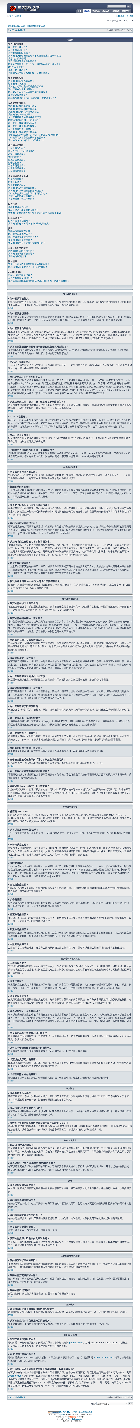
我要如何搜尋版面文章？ (20, 231)
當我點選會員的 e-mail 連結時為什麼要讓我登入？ (32, 98)
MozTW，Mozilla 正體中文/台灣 (72, 1412)
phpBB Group (76, 1342)
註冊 (19, 16)
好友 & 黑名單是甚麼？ (19, 220)
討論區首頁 (20, 30)
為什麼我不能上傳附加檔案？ (22, 126)
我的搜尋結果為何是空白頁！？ (23, 237)
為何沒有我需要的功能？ (20, 278)
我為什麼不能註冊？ (18, 70)
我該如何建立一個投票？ (20, 114)
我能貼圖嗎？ (14, 157)
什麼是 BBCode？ (17, 148)
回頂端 (11, 308)
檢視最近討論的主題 (36, 26)
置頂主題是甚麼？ (17, 165)
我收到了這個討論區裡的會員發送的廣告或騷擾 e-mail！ (35, 213)
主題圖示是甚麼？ (17, 171)
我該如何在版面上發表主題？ (22, 106)
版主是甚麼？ (14, 182)
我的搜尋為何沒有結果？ (20, 234)
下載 (79, 11)
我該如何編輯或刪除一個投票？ (23, 120)
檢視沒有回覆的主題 (16, 26)
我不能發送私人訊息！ (19, 207)
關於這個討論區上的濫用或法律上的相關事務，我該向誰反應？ (38, 281)
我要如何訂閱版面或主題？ (21, 253)
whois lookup (14, 1375)
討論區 (87, 11)
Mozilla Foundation (75, 1419)
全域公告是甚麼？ (17, 160)
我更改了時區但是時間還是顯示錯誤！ (26, 86)
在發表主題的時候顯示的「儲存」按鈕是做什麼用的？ (34, 134)
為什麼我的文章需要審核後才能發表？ (26, 137)
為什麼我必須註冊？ (18, 50)
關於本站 (125, 11)
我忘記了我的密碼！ (18, 58)
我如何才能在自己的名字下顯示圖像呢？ (28, 92)
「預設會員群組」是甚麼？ (21, 196)
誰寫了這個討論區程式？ (20, 275)
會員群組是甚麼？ (17, 185)
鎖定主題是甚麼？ (17, 168)
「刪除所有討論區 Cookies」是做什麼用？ (29, 73)
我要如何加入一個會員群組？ (22, 188)
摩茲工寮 (106, 11)
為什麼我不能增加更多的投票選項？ (25, 117)
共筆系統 (96, 11)
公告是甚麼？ (14, 162)
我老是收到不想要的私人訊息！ (23, 210)
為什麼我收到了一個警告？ (21, 129)
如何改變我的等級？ (18, 95)
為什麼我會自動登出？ (19, 53)
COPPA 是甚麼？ (16, 67)
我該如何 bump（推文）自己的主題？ (26, 140)
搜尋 (130, 16)
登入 (11, 16)
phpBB (61, 1414)
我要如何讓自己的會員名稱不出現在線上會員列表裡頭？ (35, 55)
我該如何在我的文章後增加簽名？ (24, 111)
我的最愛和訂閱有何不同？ (21, 251)
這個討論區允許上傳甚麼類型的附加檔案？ (29, 264)
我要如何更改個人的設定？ (21, 81)
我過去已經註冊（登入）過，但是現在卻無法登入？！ (34, 64)
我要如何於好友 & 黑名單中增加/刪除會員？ (29, 223)
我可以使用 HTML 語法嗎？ (21, 151)
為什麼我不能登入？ (18, 47)
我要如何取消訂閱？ (18, 256)
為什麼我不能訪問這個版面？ (22, 123)
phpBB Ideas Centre (104, 1357)
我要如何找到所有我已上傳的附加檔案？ (28, 267)
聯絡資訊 (88, 1412)
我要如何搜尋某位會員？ (20, 240)
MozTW (31, 7)
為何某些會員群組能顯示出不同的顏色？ (28, 193)
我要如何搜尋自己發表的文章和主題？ (26, 243)
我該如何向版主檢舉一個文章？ (23, 132)
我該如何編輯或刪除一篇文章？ (23, 109)
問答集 (121, 16)
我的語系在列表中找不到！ (21, 89)
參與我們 (115, 11)
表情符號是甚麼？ (17, 154)
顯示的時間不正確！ (18, 83)
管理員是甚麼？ (16, 179)
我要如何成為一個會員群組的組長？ (25, 190)
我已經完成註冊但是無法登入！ (23, 61)
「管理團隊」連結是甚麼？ (21, 199)
